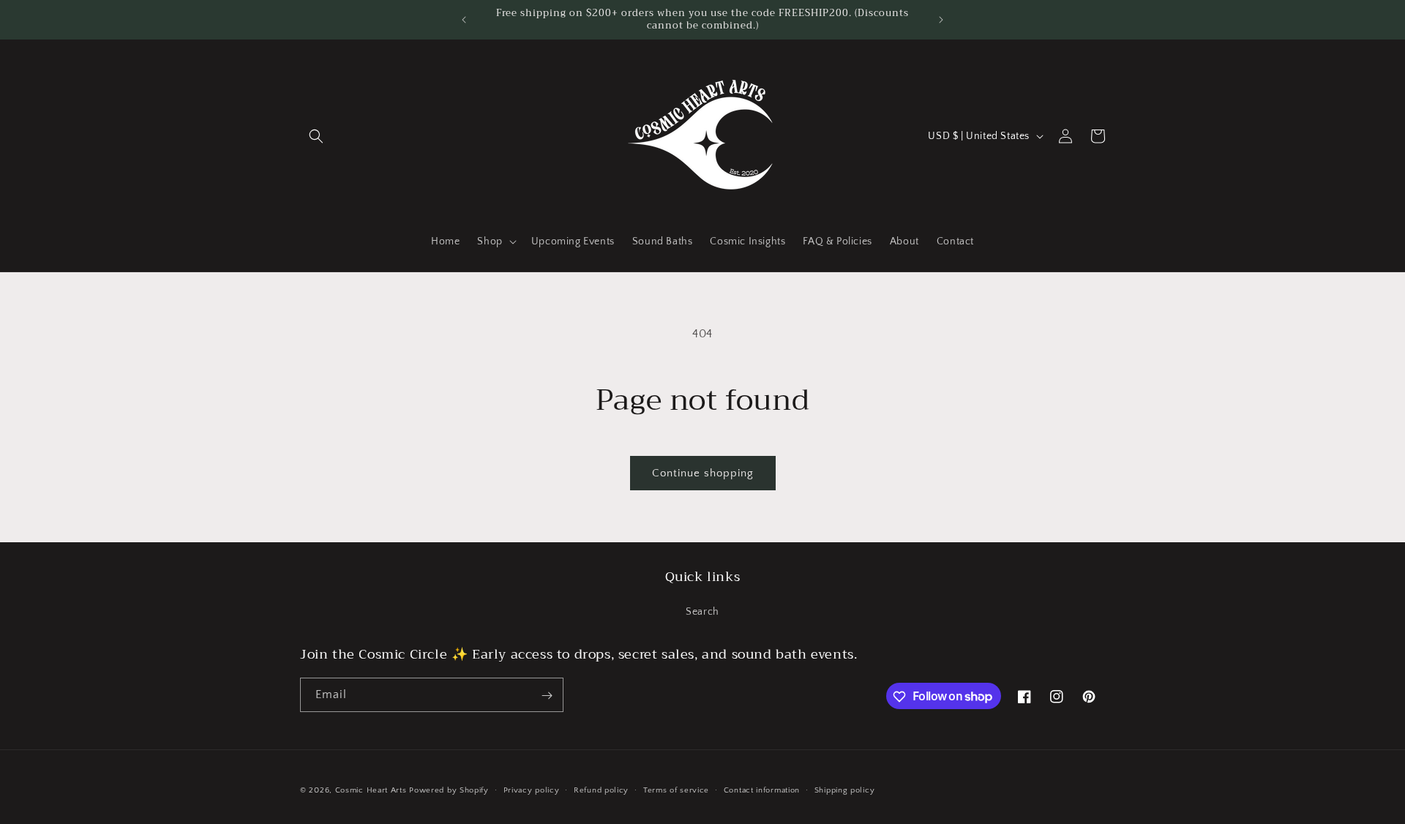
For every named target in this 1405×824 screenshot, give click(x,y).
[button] (316, 136)
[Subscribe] (547, 695)
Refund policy (601, 789)
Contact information (762, 789)
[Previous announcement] (464, 20)
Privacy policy (531, 789)
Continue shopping (703, 473)
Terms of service (676, 789)
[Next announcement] (941, 20)
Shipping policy (844, 789)
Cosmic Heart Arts (371, 790)
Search (702, 611)
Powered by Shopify (449, 790)
